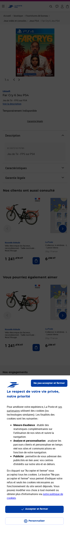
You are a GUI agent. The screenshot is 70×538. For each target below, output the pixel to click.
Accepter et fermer (36, 509)
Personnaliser (36, 521)
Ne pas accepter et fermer (49, 383)
